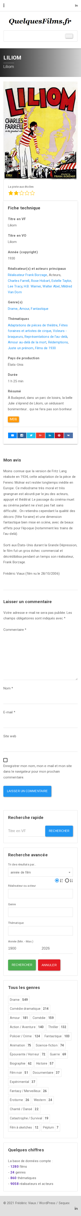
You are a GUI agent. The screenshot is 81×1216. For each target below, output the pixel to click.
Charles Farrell (18, 281)
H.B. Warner (32, 286)
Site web (9, 736)
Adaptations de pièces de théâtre (33, 325)
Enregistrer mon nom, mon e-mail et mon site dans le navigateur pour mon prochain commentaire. (37, 771)
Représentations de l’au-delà (46, 337)
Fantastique (39, 309)
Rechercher (59, 831)
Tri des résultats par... (22, 864)
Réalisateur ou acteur (22, 885)
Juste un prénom (21, 348)
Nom (8, 688)
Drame (13, 309)
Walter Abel (51, 286)
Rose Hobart (40, 281)
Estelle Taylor (61, 281)
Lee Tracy (15, 286)
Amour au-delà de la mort (27, 342)
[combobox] (40, 872)
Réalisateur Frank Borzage (27, 275)
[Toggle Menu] (69, 36)
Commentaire (14, 630)
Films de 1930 (45, 348)
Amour (24, 309)
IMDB (13, 419)
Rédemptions (58, 342)
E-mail (9, 712)
